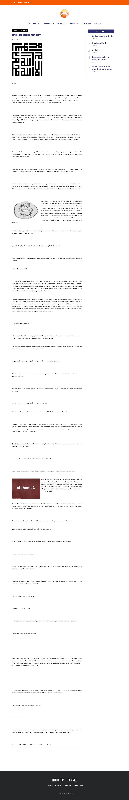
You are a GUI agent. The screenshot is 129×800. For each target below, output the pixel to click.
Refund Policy (59, 785)
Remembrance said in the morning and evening (100, 58)
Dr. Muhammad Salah (99, 43)
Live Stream (17, 2)
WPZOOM (69, 793)
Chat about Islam (78, 785)
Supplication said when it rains (102, 36)
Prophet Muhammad (20, 30)
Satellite (29, 2)
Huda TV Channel (64, 780)
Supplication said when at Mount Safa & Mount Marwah (102, 67)
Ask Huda (95, 50)
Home (29, 23)
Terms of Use (50, 785)
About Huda (68, 785)
